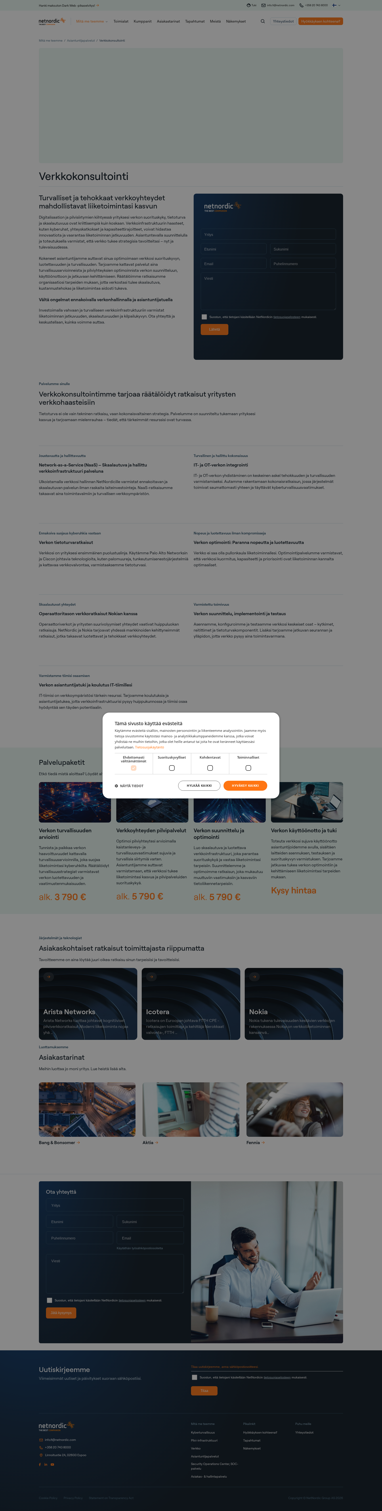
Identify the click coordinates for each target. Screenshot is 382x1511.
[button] (129, 785)
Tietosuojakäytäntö (149, 747)
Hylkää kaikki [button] (199, 785)
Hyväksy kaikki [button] (245, 785)
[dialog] (191, 755)
